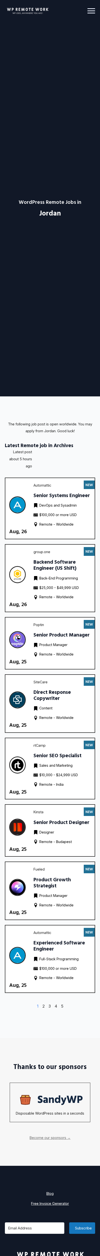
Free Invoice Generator (50, 1203)
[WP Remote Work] (27, 11)
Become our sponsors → (50, 1138)
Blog (50, 1193)
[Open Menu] (91, 11)
